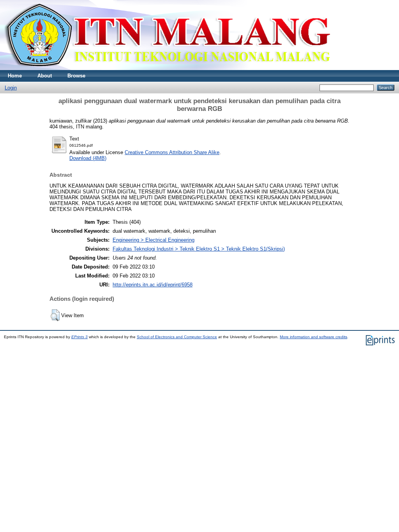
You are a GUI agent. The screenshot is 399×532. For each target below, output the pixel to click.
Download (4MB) (87, 158)
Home (15, 76)
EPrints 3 (79, 337)
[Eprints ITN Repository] (167, 68)
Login (11, 88)
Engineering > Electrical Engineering (153, 240)
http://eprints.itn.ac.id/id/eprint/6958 (152, 285)
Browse (76, 76)
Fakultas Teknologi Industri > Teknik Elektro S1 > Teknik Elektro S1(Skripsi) (199, 249)
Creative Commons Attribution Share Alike (172, 152)
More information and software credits (313, 337)
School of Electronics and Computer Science (177, 337)
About (44, 76)
